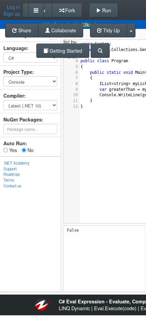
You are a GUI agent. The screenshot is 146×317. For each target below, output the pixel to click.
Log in (13, 6)
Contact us (12, 185)
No (30, 150)
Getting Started (65, 50)
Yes (12, 150)
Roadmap (11, 174)
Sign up (11, 13)
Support (10, 168)
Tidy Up (111, 30)
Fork (69, 10)
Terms (8, 180)
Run (106, 10)
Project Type (17, 71)
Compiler (13, 95)
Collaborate (63, 30)
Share (24, 30)
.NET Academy (16, 163)
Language (15, 48)
